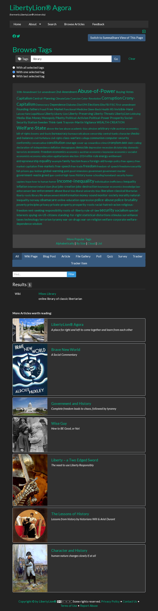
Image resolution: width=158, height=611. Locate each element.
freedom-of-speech (108, 166)
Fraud (43, 109)
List (99, 243)
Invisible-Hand (123, 109)
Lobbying (135, 113)
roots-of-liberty (73, 210)
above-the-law (55, 128)
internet (32, 186)
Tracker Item (79, 263)
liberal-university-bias (88, 190)
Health (105, 109)
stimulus (116, 215)
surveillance (130, 215)
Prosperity (117, 118)
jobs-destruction (86, 186)
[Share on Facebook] (14, 36)
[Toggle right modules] (143, 31)
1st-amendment (46, 92)
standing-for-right (70, 215)
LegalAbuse (37, 113)
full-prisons (23, 171)
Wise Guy (59, 423)
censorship (96, 133)
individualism (102, 181)
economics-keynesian (101, 151)
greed (45, 175)
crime (103, 142)
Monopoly (48, 118)
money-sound (88, 195)
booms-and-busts (41, 133)
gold (66, 171)
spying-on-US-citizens (43, 215)
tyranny (57, 219)
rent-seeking (36, 210)
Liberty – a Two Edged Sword (74, 460)
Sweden (43, 122)
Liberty (49, 113)
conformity (24, 142)
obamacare (48, 200)
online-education (68, 200)
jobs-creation (66, 186)
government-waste (29, 175)
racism (116, 204)
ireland (41, 186)
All (17, 256)
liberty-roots (24, 195)
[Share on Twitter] (18, 36)
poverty (22, 204)
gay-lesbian (36, 171)
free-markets (46, 166)
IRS (112, 109)
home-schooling (95, 175)
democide (82, 147)
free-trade (77, 166)
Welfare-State (31, 128)
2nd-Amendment (66, 92)
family (66, 161)
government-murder (114, 171)
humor (52, 181)
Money (36, 118)
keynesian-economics (110, 186)
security (107, 209)
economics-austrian (77, 151)
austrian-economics (127, 128)
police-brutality (126, 200)
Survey (122, 256)
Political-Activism (77, 118)
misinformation (69, 195)
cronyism (114, 142)
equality (45, 161)
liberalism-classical (113, 190)
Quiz (110, 256)
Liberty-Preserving (80, 113)
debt (124, 142)
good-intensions (79, 171)
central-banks (110, 133)
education (47, 156)
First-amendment (125, 104)
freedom (89, 166)
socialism (121, 210)
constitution (56, 142)
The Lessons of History (70, 514)
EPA (84, 104)
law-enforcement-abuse (47, 190)
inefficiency (116, 181)
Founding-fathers (28, 109)
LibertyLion (122, 113)
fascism (75, 161)
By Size (81, 243)
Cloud (91, 243)
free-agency (128, 161)
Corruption (112, 97)
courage (71, 142)
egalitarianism (61, 156)
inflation (22, 186)
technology (31, 219)
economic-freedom (40, 151)
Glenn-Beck (94, 109)
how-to (36, 181)
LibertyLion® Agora (40, 7)
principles (33, 204)
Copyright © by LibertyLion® (37, 601)
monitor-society (107, 195)
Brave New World (65, 349)
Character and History (69, 550)
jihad (54, 186)
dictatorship (120, 147)
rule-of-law (91, 210)
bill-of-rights (23, 133)
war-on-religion (91, 219)
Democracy (42, 104)
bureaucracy (60, 133)
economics (59, 151)
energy (103, 156)
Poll (98, 256)
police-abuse (104, 200)
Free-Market (55, 109)
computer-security (117, 138)
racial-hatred (103, 204)
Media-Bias (24, 118)
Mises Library (47, 293)
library (35, 195)
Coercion (75, 98)
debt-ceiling (134, 142)
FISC (112, 104)
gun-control (56, 175)
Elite (102, 104)
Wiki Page (31, 256)
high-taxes (69, 175)
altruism (92, 128)
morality (124, 195)
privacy (45, 204)
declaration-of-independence (33, 147)
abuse (67, 128)
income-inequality (75, 181)
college (85, 138)
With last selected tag (30, 76)
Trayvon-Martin (73, 122)
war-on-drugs (72, 219)
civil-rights (56, 138)
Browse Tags (32, 49)
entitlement (114, 156)
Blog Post (49, 256)
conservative (38, 142)
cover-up (82, 142)
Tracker (138, 256)
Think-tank (55, 122)
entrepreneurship (28, 161)
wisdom (37, 223)
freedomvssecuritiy (130, 166)
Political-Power (99, 118)
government (95, 171)
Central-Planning (44, 98)
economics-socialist (125, 151)
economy (35, 156)
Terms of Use (69, 605)
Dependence (58, 104)
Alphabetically (65, 243)
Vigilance (90, 122)
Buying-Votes (125, 92)
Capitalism (24, 98)
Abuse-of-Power (96, 91)
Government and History (71, 403)
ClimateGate (62, 98)
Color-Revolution (91, 98)
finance (85, 161)
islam (48, 186)
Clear (132, 58)
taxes (20, 219)
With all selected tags (30, 67)
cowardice (94, 142)
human (44, 181)
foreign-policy (113, 161)
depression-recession (101, 147)
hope (28, 181)
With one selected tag (30, 72)
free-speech (63, 166)
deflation (55, 147)
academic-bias (79, 128)
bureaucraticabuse (78, 133)
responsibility (53, 210)
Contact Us (130, 601)
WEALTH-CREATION (110, 122)
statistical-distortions (96, 215)
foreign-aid (97, 161)
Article (65, 256)
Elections (94, 104)
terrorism (46, 219)
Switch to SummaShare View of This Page (116, 37)
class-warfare (72, 138)
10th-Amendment (27, 92)
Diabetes (71, 104)
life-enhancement (49, 195)
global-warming (53, 171)
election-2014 (78, 156)
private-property (61, 204)
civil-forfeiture (42, 138)
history (80, 175)
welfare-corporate (114, 219)
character (124, 133)
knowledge (129, 186)
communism (97, 138)
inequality (129, 181)
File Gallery (83, 256)
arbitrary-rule (107, 128)
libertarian (131, 190)
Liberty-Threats (104, 113)
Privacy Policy (110, 601)
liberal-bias (69, 190)
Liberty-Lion (61, 113)
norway (35, 200)
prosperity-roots (83, 204)
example (57, 161)
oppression (87, 200)
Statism (32, 122)
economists (23, 156)
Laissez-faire (23, 113)
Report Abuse (89, 605)
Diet (79, 104)
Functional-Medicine (75, 109)
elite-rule (92, 156)
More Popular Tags (79, 239)
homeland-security (115, 175)
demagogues (68, 147)
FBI (107, 104)
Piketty (60, 118)
